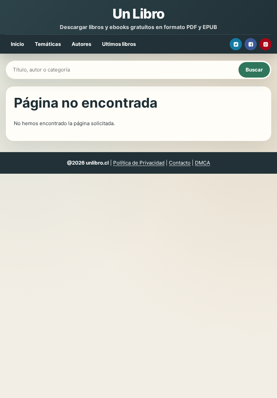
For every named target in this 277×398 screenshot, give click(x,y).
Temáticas (48, 44)
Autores (81, 44)
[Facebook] (251, 44)
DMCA (202, 163)
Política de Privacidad (139, 163)
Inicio (17, 44)
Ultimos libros (119, 44)
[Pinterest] (265, 44)
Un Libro (138, 13)
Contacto (180, 163)
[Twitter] (236, 44)
